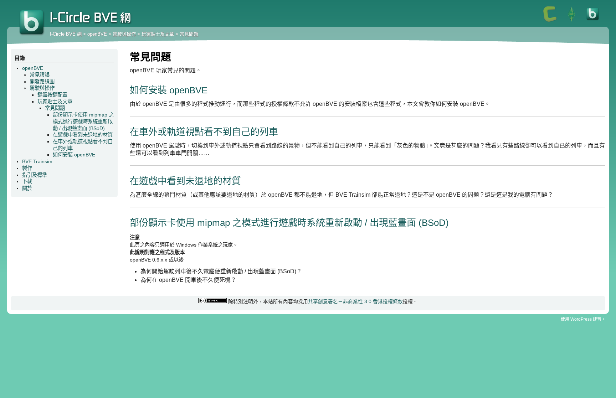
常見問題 (189, 34)
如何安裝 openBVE (168, 90)
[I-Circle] (550, 21)
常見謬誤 (40, 75)
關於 (27, 188)
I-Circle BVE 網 (32, 23)
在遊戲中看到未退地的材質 (185, 181)
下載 (27, 181)
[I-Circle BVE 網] (593, 21)
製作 (27, 168)
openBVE (97, 34)
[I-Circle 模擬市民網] (571, 21)
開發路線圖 (42, 81)
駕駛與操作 (124, 34)
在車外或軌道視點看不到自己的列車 (204, 132)
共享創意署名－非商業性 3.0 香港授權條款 (355, 301)
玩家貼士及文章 (158, 34)
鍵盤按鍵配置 (52, 95)
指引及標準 (34, 175)
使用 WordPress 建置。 (583, 319)
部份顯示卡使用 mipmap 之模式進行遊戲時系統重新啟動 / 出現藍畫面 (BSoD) (289, 223)
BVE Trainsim (37, 161)
